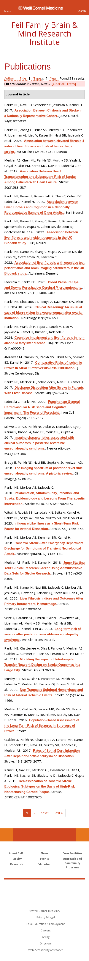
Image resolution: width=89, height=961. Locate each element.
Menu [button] (7, 11)
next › (45, 813)
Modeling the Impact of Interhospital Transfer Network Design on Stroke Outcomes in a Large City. (42, 664)
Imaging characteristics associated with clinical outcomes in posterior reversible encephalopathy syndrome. (39, 443)
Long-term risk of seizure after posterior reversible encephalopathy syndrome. (42, 634)
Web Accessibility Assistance (45, 950)
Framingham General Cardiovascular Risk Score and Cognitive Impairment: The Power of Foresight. (42, 407)
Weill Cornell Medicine (44, 886)
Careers (46, 930)
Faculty (17, 859)
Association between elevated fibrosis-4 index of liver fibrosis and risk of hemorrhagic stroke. (44, 146)
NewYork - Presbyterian (44, 895)
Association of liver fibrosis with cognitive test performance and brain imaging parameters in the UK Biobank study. (44, 268)
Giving (45, 937)
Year (53, 78)
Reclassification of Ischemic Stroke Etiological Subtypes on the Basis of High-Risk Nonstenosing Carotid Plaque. (39, 786)
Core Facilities (72, 853)
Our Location (6, 834)
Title (22, 78)
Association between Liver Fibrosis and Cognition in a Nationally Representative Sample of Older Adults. (41, 207)
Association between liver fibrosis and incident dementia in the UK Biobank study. (41, 237)
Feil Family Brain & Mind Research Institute (44, 33)
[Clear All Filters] (64, 84)
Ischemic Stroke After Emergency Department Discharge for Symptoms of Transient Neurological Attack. (43, 548)
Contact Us (82, 834)
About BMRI (16, 853)
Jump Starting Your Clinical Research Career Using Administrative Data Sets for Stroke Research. (44, 568)
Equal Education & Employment (46, 924)
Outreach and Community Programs (72, 863)
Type (37, 78)
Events (44, 859)
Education (44, 864)
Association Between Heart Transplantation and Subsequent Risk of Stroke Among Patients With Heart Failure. (40, 176)
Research (16, 864)
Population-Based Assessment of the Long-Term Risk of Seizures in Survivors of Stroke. (41, 725)
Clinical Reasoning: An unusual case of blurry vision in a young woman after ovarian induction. (43, 312)
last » (59, 813)
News (44, 853)
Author (9, 78)
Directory (45, 943)
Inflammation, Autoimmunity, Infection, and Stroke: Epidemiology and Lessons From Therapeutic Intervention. (44, 498)
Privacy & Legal (46, 917)
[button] (81, 7)
